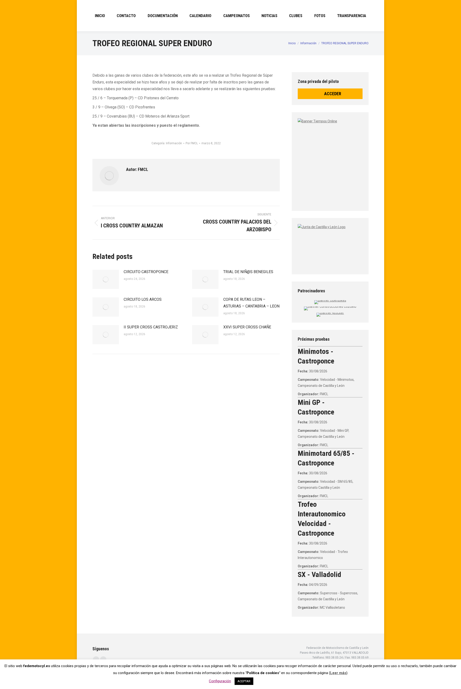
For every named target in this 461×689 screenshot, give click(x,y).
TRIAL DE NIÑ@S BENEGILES (248, 271)
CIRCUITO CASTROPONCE (146, 271)
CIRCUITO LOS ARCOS (143, 299)
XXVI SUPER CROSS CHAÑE (247, 327)
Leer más (338, 673)
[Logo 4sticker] (330, 313)
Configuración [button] (220, 681)
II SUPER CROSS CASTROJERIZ (151, 327)
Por (192, 143)
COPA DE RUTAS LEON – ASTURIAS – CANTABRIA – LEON (251, 302)
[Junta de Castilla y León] (330, 245)
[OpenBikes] (330, 300)
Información (174, 143)
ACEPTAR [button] (243, 681)
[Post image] (105, 279)
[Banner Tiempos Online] (358, 159)
